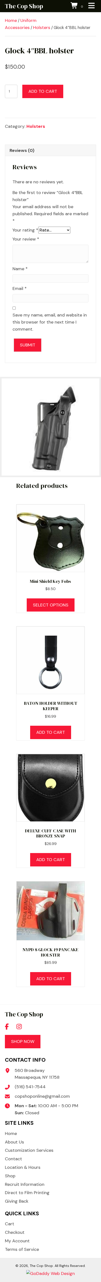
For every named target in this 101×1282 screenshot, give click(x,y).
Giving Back (16, 1201)
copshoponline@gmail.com (42, 1096)
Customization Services (29, 1150)
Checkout (15, 1232)
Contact (13, 1159)
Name (20, 269)
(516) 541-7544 (30, 1087)
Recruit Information (24, 1184)
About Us (14, 1142)
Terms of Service (22, 1249)
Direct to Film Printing (27, 1193)
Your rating (25, 230)
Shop (10, 1176)
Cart (9, 1224)
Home (11, 20)
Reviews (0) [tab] (22, 150)
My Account (17, 1241)
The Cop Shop (24, 6)
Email (20, 288)
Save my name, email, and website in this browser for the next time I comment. (50, 322)
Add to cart (42, 91)
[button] (7, 1026)
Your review (26, 239)
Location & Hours (22, 1167)
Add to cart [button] (50, 732)
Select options (50, 605)
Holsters (41, 27)
